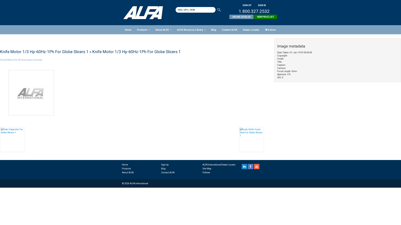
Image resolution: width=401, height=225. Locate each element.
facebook (250, 166)
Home (128, 29)
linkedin (244, 166)
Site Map (207, 168)
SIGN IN (262, 5)
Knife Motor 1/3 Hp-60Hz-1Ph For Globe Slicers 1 (44, 51)
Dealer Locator (251, 29)
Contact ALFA (229, 29)
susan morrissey (34, 60)
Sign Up (165, 164)
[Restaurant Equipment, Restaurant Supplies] (145, 12)
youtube (256, 166)
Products (142, 29)
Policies (206, 172)
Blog (213, 29)
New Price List (265, 17)
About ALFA (162, 29)
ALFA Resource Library (190, 29)
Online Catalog (241, 17)
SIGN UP (247, 5)
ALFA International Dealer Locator (219, 164)
